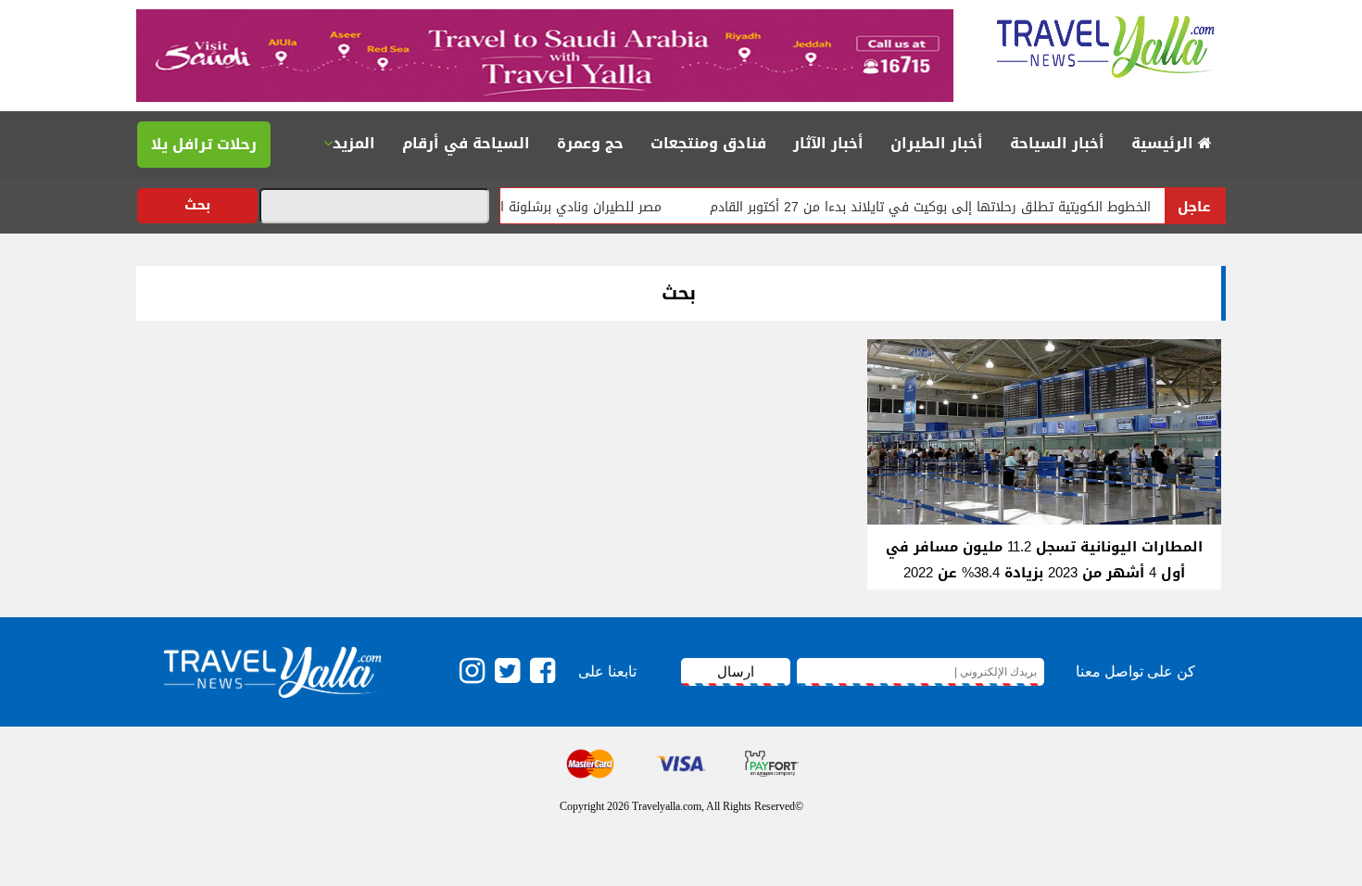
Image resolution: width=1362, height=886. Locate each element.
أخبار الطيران (936, 143)
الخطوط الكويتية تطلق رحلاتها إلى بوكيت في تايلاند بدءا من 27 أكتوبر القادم (949, 207)
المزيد (354, 143)
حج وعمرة (590, 143)
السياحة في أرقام (466, 143)
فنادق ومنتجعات (708, 143)
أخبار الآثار (828, 143)
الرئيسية (1164, 143)
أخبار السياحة (1057, 143)
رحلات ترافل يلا (204, 144)
